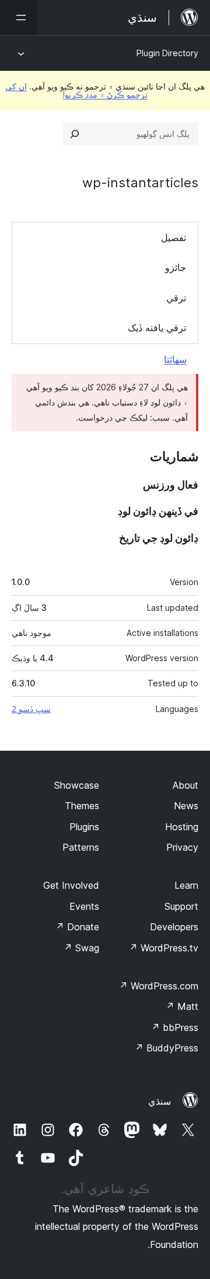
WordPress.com (158, 986)
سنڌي (159, 1101)
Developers (174, 927)
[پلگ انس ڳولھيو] (74, 134)
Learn (186, 885)
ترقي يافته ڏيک (157, 327)
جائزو (175, 267)
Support (181, 906)
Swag (81, 948)
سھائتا (175, 359)
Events (84, 906)
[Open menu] (18, 17)
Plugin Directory (167, 53)
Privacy (182, 847)
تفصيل (173, 237)
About (185, 785)
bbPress (174, 1027)
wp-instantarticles (140, 182)
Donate (77, 927)
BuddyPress (166, 1048)
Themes (82, 806)
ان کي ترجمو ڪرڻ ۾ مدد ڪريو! (76, 90)
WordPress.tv (163, 948)
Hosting (181, 827)
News (186, 806)
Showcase (76, 785)
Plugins (84, 827)
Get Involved (71, 885)
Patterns (80, 847)
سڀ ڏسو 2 (31, 709)
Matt (182, 1006)
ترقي (176, 298)
